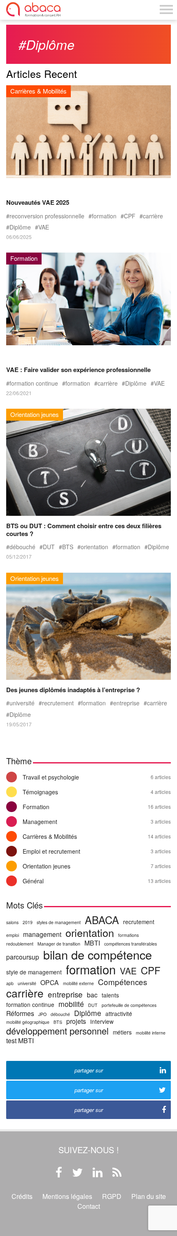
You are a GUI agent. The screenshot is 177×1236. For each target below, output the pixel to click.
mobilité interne (150, 1032)
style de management (34, 972)
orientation (94, 546)
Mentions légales (67, 1196)
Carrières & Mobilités (97, 836)
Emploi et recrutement (97, 851)
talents (110, 995)
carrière (153, 216)
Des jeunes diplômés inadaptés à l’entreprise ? (73, 689)
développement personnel (57, 1031)
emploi (12, 935)
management (42, 934)
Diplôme (20, 227)
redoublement (19, 943)
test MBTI (20, 1040)
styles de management (59, 922)
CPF (129, 216)
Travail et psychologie (97, 777)
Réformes (20, 1013)
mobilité (71, 1004)
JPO (42, 1014)
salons (12, 922)
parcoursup (22, 957)
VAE (43, 227)
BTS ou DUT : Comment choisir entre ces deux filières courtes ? (83, 529)
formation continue (33, 383)
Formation (97, 807)
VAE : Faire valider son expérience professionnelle (78, 369)
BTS (67, 546)
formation (104, 216)
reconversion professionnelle (46, 216)
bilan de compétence (97, 954)
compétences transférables (130, 943)
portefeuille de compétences (129, 1005)
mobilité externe (78, 983)
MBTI (92, 943)
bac (92, 995)
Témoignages (97, 792)
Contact (88, 1206)
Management (97, 821)
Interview (102, 1021)
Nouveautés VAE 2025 (37, 202)
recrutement (58, 703)
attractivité (118, 1013)
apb (10, 983)
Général (97, 881)
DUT (49, 546)
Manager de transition (58, 943)
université (22, 703)
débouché (22, 546)
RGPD (111, 1196)
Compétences (122, 981)
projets (76, 1021)
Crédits (22, 1196)
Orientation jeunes (97, 866)
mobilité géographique (27, 1022)
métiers (122, 1032)
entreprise (126, 703)
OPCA (49, 982)
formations (128, 935)
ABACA (102, 919)
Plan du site (148, 1196)
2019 (28, 922)
